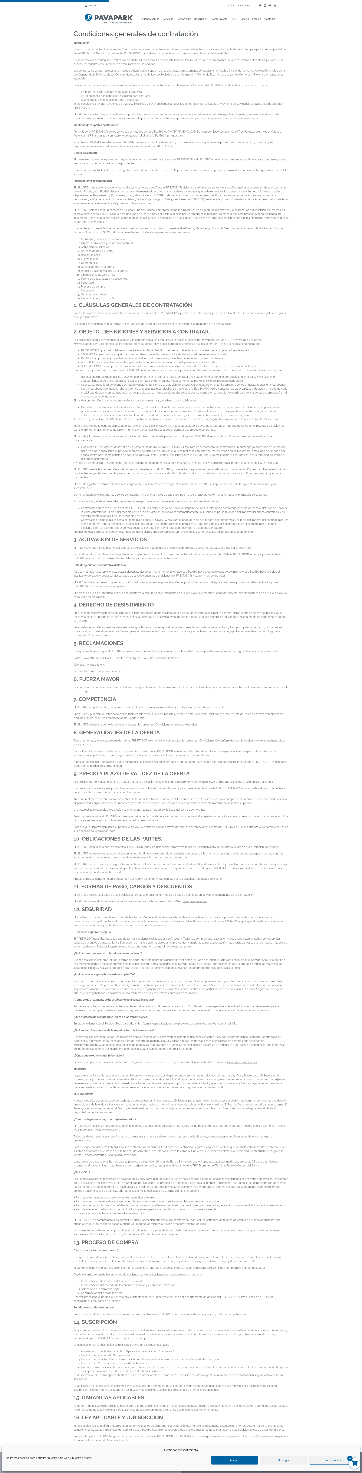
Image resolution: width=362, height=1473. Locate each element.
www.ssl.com (110, 1129)
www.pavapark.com (86, 343)
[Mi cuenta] (86, 6)
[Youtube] (269, 5)
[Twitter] (260, 5)
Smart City (184, 18)
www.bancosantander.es (242, 1062)
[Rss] (274, 5)
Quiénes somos (150, 18)
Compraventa (219, 18)
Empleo (256, 18)
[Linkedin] (264, 5)
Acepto (234, 1460)
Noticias (244, 18)
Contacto (269, 18)
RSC (233, 18)
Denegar (283, 1460)
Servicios (168, 18)
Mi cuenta (93, 5)
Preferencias (332, 1460)
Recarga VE (201, 18)
